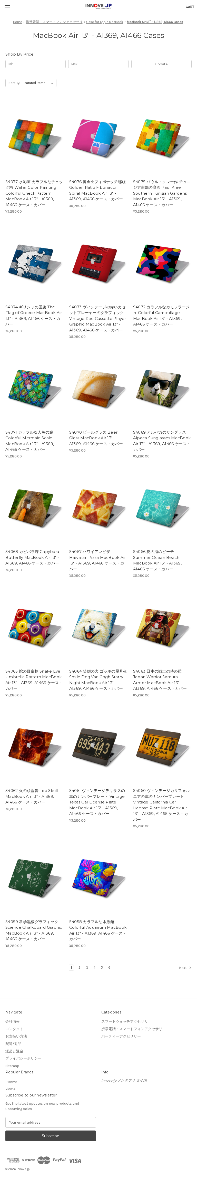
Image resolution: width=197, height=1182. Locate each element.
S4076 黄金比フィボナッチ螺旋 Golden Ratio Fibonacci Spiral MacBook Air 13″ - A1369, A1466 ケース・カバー (97, 190)
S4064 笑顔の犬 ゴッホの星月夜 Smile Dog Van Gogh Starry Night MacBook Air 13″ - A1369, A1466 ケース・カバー (98, 680)
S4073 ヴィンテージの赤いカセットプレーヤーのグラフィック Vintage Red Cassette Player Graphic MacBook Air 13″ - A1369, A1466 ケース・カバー (97, 318)
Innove (11, 1081)
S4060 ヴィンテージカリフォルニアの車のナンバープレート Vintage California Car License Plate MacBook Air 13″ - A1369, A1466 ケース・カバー (161, 805)
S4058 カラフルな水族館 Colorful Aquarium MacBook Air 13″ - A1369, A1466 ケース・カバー (98, 930)
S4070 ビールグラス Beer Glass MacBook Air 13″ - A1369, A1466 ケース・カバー (96, 438)
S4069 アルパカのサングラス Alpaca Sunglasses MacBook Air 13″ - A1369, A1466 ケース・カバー (162, 441)
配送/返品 (13, 1044)
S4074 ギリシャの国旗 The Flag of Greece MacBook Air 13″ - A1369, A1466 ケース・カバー (33, 316)
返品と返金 (14, 1051)
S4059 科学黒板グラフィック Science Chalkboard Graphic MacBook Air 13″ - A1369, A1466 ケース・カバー (33, 930)
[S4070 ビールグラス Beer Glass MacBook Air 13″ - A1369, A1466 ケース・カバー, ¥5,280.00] (98, 388)
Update (161, 64)
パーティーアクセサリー (121, 1036)
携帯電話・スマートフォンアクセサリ (131, 1029)
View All (11, 1089)
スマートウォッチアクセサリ (124, 1021)
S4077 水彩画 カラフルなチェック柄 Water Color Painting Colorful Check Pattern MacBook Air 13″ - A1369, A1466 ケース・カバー (34, 193)
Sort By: (14, 83)
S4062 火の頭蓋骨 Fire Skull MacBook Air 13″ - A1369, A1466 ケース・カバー (31, 796)
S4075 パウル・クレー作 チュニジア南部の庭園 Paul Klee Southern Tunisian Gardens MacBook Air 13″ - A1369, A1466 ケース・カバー (162, 193)
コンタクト (14, 1029)
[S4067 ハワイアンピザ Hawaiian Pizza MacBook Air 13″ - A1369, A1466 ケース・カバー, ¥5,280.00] (98, 508)
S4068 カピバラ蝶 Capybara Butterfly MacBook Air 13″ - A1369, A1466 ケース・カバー (32, 557)
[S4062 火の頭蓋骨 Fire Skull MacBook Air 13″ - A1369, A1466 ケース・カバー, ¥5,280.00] (34, 746)
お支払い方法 (16, 1036)
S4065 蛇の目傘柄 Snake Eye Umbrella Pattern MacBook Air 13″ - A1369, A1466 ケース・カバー (34, 680)
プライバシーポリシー (23, 1058)
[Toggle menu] (7, 7)
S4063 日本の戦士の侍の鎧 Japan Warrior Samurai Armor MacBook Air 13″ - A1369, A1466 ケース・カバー (160, 680)
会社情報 (12, 1021)
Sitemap (12, 1066)
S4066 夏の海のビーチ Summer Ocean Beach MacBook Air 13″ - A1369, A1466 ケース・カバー (157, 560)
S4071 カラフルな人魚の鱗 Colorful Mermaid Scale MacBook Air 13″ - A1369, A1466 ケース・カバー (29, 441)
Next (183, 968)
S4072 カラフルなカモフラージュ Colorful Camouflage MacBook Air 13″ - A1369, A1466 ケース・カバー (161, 316)
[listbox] (39, 83)
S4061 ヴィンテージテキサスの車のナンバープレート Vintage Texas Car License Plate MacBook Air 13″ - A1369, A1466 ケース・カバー (97, 802)
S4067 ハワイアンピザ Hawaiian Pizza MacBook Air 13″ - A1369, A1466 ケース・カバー (97, 560)
